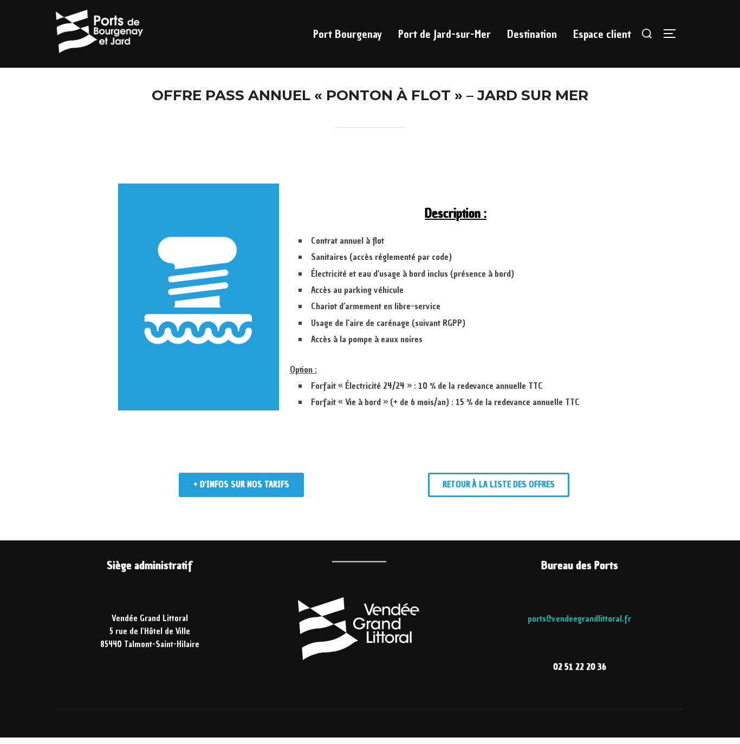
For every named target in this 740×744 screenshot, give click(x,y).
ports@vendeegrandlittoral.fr (579, 618)
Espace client (602, 34)
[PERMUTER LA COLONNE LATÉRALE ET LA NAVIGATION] (673, 33)
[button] (241, 485)
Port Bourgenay (347, 34)
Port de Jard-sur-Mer (444, 34)
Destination (532, 34)
